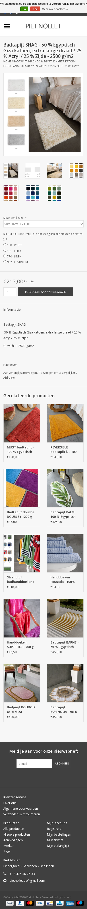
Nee (35, 9)
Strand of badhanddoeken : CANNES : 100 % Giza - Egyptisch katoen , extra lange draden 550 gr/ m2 (21, 579)
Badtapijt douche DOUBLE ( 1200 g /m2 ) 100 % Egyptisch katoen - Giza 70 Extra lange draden (20, 514)
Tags (6, 851)
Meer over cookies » (55, 9)
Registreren (55, 828)
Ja (24, 9)
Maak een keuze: (14, 218)
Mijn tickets (55, 840)
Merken (8, 845)
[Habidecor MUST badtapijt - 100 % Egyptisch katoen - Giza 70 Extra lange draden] (21, 423)
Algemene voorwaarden (20, 808)
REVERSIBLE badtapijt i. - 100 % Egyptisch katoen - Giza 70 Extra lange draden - (63, 449)
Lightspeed (64, 897)
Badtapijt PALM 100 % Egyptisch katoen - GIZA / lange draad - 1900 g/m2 (65, 514)
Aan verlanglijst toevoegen (20, 373)
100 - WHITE (14, 245)
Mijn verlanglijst (58, 845)
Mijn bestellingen (59, 834)
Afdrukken (9, 378)
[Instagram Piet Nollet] (67, 777)
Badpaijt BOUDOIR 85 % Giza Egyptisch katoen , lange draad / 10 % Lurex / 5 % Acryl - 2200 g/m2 (21, 709)
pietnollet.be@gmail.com (27, 880)
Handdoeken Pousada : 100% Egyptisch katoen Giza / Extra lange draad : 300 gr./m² (64, 579)
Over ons (10, 803)
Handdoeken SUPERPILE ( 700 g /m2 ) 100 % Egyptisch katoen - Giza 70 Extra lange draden (20, 644)
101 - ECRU (14, 251)
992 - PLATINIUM (17, 262)
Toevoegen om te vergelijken (57, 373)
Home (7, 61)
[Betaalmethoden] (9, 903)
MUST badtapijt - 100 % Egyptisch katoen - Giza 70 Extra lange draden (20, 449)
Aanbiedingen (13, 840)
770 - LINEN (14, 256)
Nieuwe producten (16, 834)
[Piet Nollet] (50, 26)
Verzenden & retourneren (21, 814)
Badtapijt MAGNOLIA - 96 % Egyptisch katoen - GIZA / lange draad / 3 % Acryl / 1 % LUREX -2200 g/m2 (65, 709)
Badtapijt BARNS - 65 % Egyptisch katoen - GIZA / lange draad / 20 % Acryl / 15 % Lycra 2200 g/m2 (65, 644)
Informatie (12, 309)
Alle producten (13, 828)
